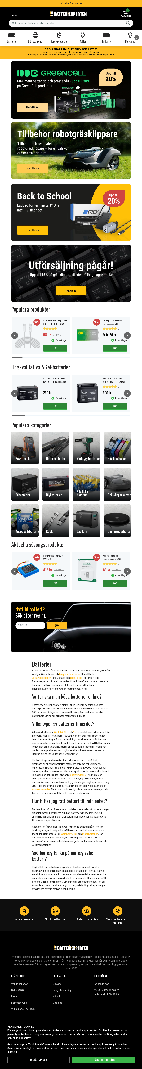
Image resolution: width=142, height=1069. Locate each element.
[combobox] (71, 23)
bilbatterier (76, 677)
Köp (55, 348)
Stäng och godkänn (103, 1060)
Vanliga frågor (19, 984)
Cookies (57, 1002)
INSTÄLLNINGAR (38, 1060)
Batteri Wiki (17, 990)
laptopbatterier (69, 834)
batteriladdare (78, 775)
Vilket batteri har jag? (23, 1009)
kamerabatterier (41, 789)
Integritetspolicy (62, 990)
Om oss (57, 984)
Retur (14, 996)
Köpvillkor (58, 996)
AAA (60, 732)
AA (55, 732)
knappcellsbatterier (69, 674)
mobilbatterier (90, 834)
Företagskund (19, 1002)
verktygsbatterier (41, 677)
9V (74, 732)
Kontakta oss (101, 984)
